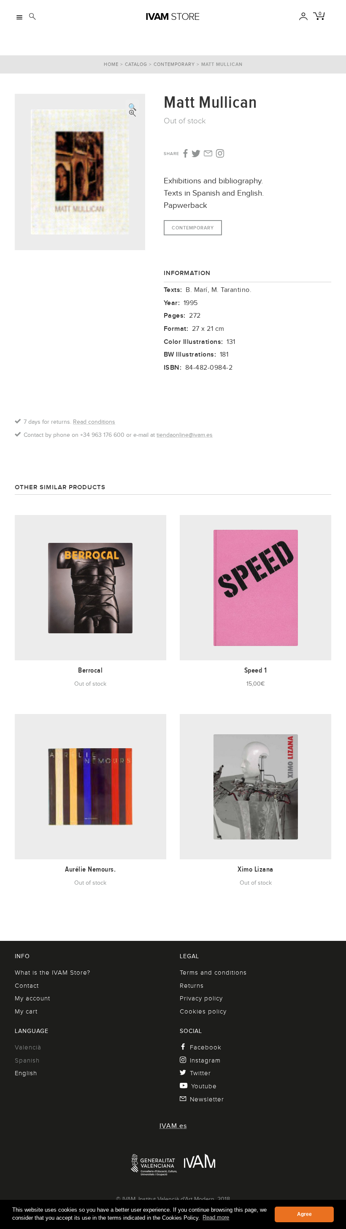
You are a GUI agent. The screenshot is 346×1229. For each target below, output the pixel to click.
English (26, 1073)
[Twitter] (196, 154)
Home (111, 64)
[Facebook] (184, 153)
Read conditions (94, 421)
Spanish (27, 1060)
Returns (192, 985)
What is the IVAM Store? (52, 972)
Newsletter (207, 1099)
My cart (26, 1011)
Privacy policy (201, 998)
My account (32, 998)
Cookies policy (203, 1011)
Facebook (206, 1047)
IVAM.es (173, 1126)
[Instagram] (220, 153)
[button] (132, 106)
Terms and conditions (213, 972)
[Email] (208, 154)
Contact (27, 985)
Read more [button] (216, 1217)
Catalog (136, 64)
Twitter (200, 1073)
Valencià (28, 1047)
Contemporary (174, 64)
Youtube (204, 1086)
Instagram (205, 1060)
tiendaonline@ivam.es (185, 434)
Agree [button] (304, 1214)
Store (173, 16)
